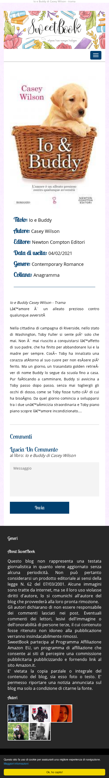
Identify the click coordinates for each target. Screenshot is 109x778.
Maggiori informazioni (16, 763)
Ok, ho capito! (54, 772)
